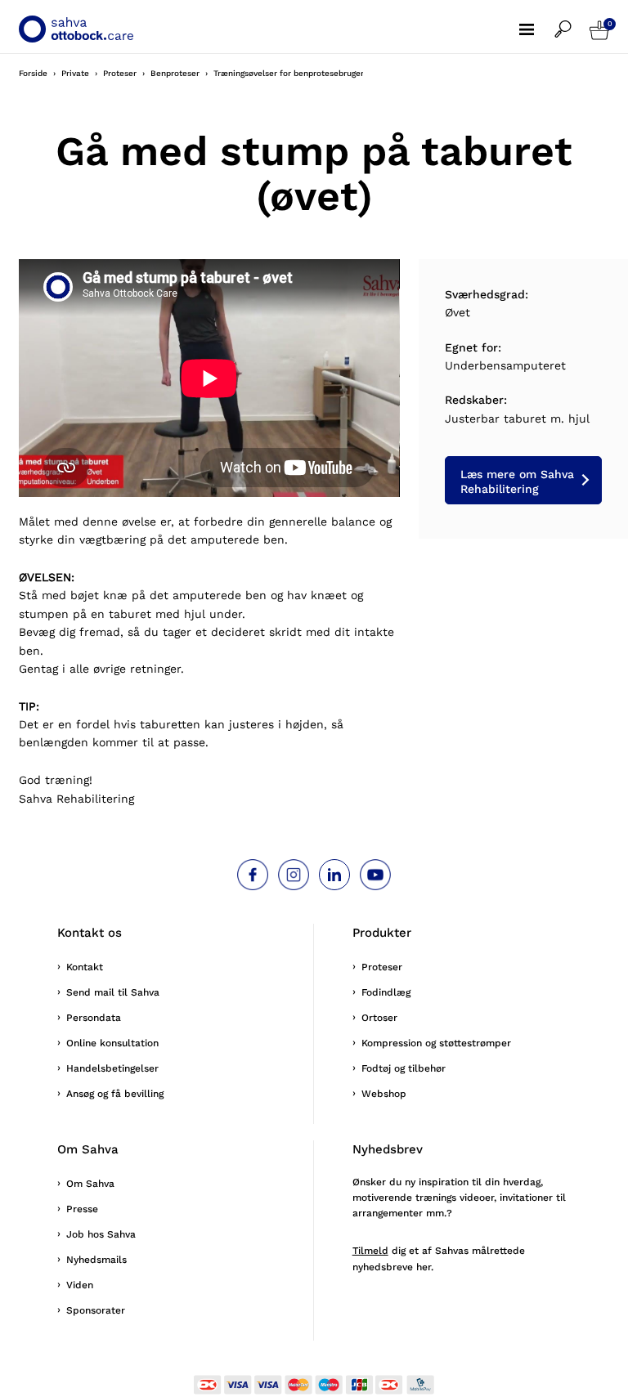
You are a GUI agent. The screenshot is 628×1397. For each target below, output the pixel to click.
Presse (82, 1209)
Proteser (381, 967)
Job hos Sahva (101, 1234)
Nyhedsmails (96, 1259)
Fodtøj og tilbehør (403, 1068)
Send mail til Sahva (112, 992)
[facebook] (252, 874)
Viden (79, 1285)
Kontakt (84, 967)
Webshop (383, 1093)
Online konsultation (112, 1043)
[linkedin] (334, 874)
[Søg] (572, 22)
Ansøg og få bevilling (115, 1093)
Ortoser (379, 1017)
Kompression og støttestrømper (436, 1043)
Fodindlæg (385, 992)
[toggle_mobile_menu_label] (536, 21)
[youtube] (375, 874)
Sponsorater (95, 1310)
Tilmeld (370, 1250)
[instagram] (293, 874)
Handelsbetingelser (112, 1068)
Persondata (93, 1017)
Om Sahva (90, 1183)
